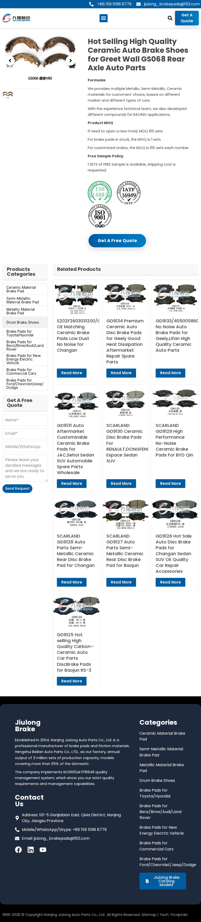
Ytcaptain (179, 914)
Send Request (17, 488)
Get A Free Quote (117, 240)
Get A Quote (187, 18)
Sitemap (148, 914)
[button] (104, 18)
